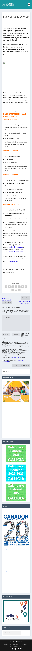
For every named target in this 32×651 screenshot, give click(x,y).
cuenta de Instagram (16, 252)
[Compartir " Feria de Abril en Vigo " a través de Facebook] (6, 286)
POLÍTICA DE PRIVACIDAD (20, 644)
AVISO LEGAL (7, 644)
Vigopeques (19, 641)
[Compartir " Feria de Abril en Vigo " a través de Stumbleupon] (12, 290)
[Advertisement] (16, 420)
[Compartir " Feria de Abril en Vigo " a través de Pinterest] (19, 286)
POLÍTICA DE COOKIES (16, 646)
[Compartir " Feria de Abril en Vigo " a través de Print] (19, 290)
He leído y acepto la (13, 360)
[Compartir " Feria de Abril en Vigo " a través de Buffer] (25, 286)
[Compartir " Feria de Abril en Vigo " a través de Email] (16, 290)
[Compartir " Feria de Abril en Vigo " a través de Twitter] (9, 286)
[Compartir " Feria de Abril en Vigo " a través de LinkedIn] (22, 286)
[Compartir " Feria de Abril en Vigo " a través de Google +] (12, 286)
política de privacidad (15, 357)
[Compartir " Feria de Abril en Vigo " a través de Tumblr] (16, 286)
